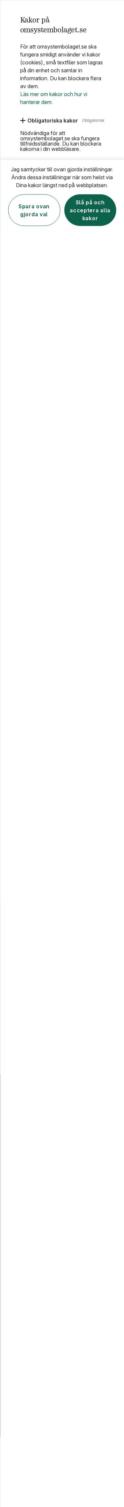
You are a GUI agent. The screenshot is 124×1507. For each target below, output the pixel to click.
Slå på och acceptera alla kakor (90, 210)
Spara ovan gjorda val (34, 210)
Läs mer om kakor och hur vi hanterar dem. (53, 97)
